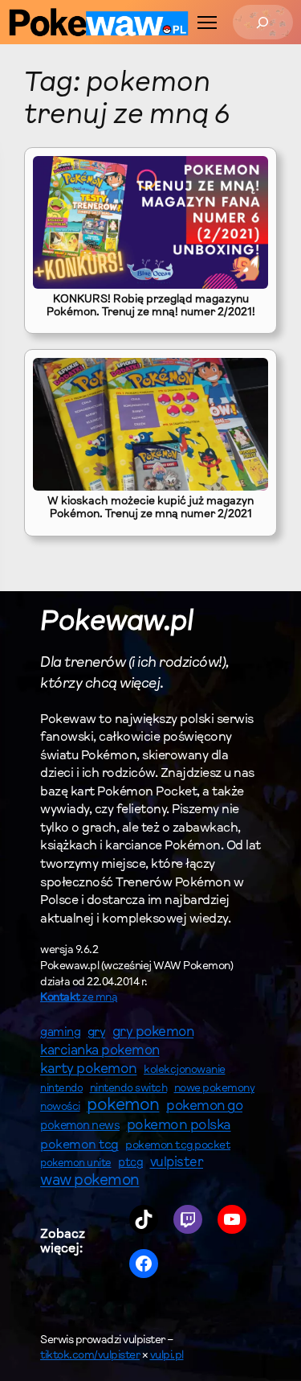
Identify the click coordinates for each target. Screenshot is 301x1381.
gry (96, 1032)
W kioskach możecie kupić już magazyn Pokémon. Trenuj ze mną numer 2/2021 (150, 508)
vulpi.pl (167, 1356)
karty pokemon (88, 1069)
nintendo (61, 1088)
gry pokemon (153, 1032)
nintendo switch (129, 1089)
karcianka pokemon (100, 1051)
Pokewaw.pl (116, 623)
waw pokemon (90, 1181)
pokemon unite (76, 1163)
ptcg (130, 1163)
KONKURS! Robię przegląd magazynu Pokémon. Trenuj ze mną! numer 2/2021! (151, 306)
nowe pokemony (214, 1089)
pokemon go (204, 1106)
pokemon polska (179, 1126)
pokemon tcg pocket (177, 1146)
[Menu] (207, 22)
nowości (60, 1107)
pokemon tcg (79, 1145)
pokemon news (80, 1126)
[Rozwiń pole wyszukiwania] (263, 22)
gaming (60, 1033)
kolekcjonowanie (185, 1070)
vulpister (177, 1163)
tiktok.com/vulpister (90, 1356)
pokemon (123, 1106)
